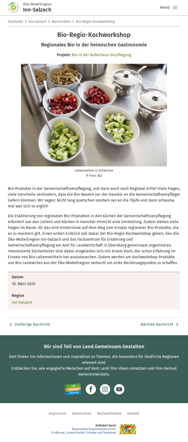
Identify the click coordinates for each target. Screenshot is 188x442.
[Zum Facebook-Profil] (91, 389)
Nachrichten (61, 22)
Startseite (15, 22)
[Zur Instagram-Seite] (105, 389)
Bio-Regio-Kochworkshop (95, 22)
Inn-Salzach (37, 22)
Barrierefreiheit (109, 413)
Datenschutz (81, 413)
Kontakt (133, 413)
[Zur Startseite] (15, 7)
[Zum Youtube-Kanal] (119, 389)
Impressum (57, 413)
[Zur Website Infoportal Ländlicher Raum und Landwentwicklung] (73, 389)
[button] (175, 7)
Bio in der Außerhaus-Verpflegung (101, 55)
